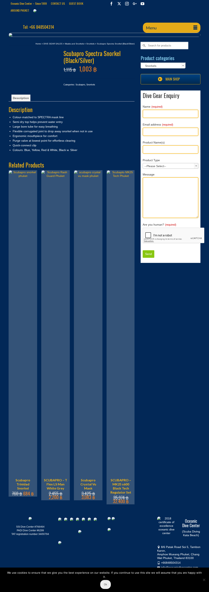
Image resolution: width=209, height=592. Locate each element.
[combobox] (163, 65)
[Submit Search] (144, 45)
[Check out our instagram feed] (96, 520)
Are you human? (159, 224)
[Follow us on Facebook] (60, 520)
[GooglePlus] (135, 3)
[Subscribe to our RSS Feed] (78, 520)
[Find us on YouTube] (84, 520)
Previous (12, 337)
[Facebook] (111, 3)
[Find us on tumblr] (90, 520)
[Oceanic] (38, 20)
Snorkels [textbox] (149, 65)
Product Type (151, 160)
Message (149, 174)
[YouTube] (142, 3)
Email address (158, 124)
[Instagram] (127, 3)
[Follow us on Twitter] (66, 520)
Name (152, 106)
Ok (105, 584)
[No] (204, 580)
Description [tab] (21, 98)
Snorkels (90, 84)
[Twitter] (119, 3)
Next (131, 337)
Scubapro (80, 84)
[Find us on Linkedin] (72, 520)
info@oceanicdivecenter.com (179, 567)
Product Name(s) (154, 142)
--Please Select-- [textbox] (155, 166)
